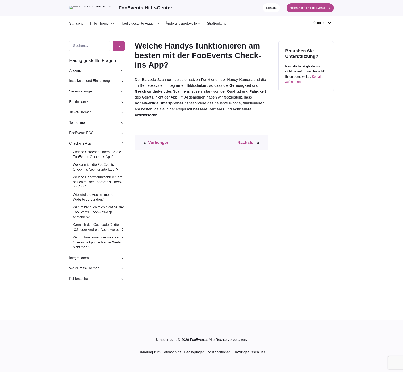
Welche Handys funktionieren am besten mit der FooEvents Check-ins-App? (97, 182)
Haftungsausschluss (249, 352)
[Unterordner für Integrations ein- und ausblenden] (122, 257)
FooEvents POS (81, 133)
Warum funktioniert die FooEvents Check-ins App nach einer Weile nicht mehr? (98, 242)
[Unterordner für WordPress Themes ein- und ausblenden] (122, 268)
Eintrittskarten (79, 102)
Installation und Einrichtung (89, 81)
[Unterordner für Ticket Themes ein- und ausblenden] (122, 112)
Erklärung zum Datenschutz (159, 352)
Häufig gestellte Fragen (92, 60)
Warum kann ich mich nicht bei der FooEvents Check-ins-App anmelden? (98, 212)
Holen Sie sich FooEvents (307, 7)
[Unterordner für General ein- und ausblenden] (122, 70)
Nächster (246, 142)
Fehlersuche (78, 278)
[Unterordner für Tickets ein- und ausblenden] (122, 101)
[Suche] (119, 46)
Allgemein (76, 70)
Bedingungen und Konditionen (207, 352)
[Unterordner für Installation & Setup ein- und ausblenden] (122, 80)
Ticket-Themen (80, 112)
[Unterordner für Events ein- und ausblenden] (122, 91)
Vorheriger (158, 142)
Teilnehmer (77, 122)
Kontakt (271, 7)
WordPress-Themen (84, 268)
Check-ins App (80, 143)
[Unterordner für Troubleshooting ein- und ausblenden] (122, 278)
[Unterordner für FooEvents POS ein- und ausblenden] (122, 132)
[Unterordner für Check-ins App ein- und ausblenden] (122, 143)
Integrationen (79, 258)
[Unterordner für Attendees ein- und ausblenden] (122, 122)
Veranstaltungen (81, 91)
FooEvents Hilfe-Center (145, 8)
